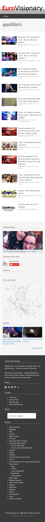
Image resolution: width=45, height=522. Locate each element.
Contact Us (13, 397)
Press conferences (17, 471)
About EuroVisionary (16, 404)
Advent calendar (14, 427)
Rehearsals (15, 473)
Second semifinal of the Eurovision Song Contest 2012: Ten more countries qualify (29, 130)
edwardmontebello (24, 122)
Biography (12, 429)
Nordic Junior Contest (16, 482)
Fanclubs (12, 450)
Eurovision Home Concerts (18, 441)
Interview (12, 455)
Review (11, 492)
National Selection (15, 480)
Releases (12, 489)
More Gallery (36, 348)
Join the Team (14, 400)
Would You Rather (15, 499)
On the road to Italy (17, 445)
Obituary (12, 485)
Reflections (13, 487)
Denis (36, 209)
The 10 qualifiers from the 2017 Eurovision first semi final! (29, 85)
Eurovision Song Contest (17, 443)
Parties (13, 469)
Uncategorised (14, 494)
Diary (13, 466)
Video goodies (16, 476)
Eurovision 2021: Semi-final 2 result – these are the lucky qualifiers (29, 39)
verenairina (37, 136)
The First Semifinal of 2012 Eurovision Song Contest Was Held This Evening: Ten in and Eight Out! (29, 160)
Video (11, 496)
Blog (10, 432)
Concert (11, 434)
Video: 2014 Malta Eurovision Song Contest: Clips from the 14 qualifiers (30, 115)
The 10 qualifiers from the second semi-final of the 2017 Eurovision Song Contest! (28, 71)
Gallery (11, 452)
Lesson (11, 459)
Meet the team (14, 402)
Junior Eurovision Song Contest (19, 457)
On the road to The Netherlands (21, 448)
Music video (13, 478)
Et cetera (12, 438)
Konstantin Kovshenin (28, 515)
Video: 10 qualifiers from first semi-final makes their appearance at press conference (30, 177)
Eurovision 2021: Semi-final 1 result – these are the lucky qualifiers (29, 55)
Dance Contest (14, 436)
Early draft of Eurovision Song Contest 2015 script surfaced (29, 99)
